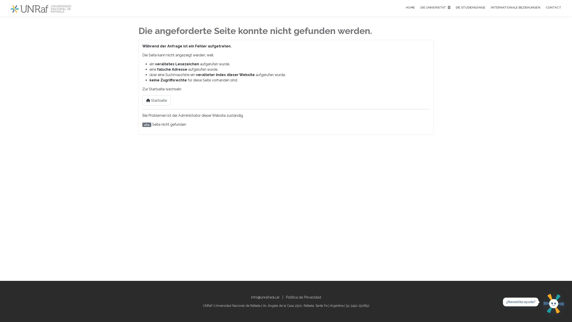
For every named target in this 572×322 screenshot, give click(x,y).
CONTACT (553, 7)
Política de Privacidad (303, 297)
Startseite (158, 100)
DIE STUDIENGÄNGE (471, 7)
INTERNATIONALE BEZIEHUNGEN (515, 7)
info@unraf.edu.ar (265, 297)
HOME (410, 7)
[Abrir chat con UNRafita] (553, 303)
